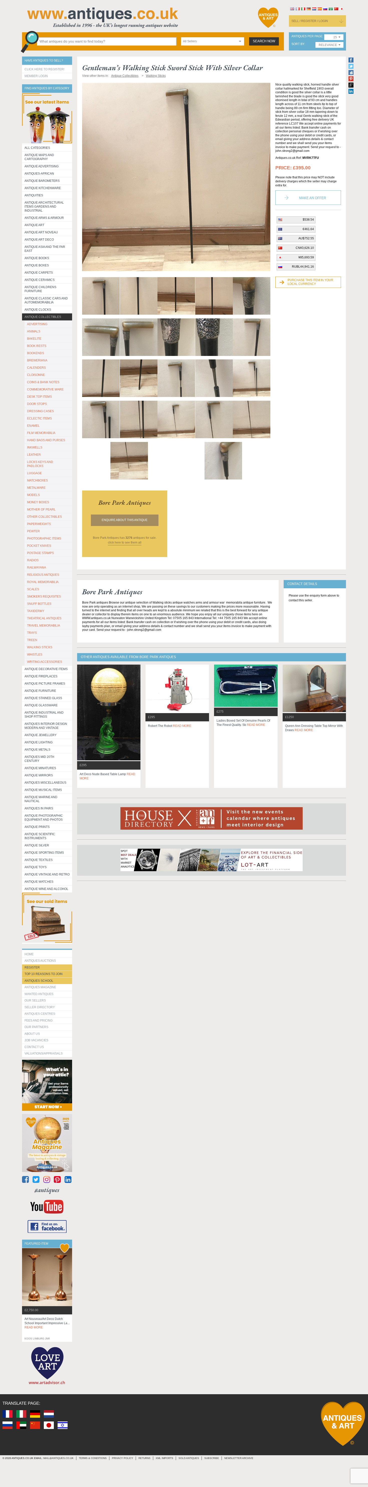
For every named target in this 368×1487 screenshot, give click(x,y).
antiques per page (306, 36)
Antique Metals (37, 749)
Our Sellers (35, 1000)
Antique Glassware (41, 705)
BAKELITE (34, 338)
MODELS (33, 495)
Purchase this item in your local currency (310, 282)
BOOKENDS (35, 353)
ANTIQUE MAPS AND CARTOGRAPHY (39, 157)
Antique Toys (36, 867)
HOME (29, 954)
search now (264, 41)
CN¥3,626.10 (305, 248)
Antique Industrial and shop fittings (44, 714)
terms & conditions (93, 1458)
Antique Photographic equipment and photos (44, 817)
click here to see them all (124, 542)
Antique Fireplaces (41, 676)
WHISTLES (34, 654)
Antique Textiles (39, 860)
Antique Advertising (42, 166)
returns (144, 1458)
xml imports (164, 1458)
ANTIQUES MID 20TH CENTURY (39, 759)
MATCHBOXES (37, 480)
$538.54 (308, 219)
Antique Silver (37, 845)
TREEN (32, 640)
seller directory (40, 1007)
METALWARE (36, 487)
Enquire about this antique (124, 520)
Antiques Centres (40, 1014)
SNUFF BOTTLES (39, 604)
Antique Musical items (43, 790)
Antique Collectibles (43, 317)
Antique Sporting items (44, 852)
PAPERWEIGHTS (39, 524)
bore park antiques (124, 502)
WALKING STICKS (39, 647)
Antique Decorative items (46, 669)
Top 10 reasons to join (44, 974)
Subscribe (211, 1458)
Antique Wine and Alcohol (46, 889)
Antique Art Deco (39, 239)
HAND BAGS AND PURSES (46, 440)
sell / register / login (309, 21)
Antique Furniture (40, 691)
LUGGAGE (34, 473)
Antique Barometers (42, 181)
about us (32, 1034)
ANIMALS (33, 331)
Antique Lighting (39, 742)
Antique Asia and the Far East (45, 249)
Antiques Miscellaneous (45, 782)
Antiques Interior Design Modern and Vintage (46, 726)
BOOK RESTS (36, 346)
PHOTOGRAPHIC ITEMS (44, 538)
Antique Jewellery (41, 735)
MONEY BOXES (38, 502)
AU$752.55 (306, 238)
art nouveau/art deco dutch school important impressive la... (47, 1323)
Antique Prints (37, 827)
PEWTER (33, 531)
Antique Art (34, 225)
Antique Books (37, 258)
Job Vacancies (36, 1040)
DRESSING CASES (40, 411)
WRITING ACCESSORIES (44, 662)
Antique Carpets (39, 272)
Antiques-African (39, 173)
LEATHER (34, 454)
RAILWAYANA (36, 567)
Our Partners (36, 1027)
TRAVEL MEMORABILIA (43, 625)
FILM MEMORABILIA (41, 433)
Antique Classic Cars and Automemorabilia (46, 300)
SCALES (33, 589)
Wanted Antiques (39, 994)
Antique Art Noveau (41, 232)
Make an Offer (312, 198)
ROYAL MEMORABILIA (43, 582)
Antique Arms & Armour (44, 218)
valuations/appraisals (44, 1053)
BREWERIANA (37, 360)
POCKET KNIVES (39, 546)
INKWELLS (34, 447)
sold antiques (188, 1458)
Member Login (36, 76)
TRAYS (32, 633)
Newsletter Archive (238, 1458)
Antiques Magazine (40, 987)
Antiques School (39, 980)
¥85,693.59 (306, 257)
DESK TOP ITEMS (39, 396)
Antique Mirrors (39, 775)
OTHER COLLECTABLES (44, 517)
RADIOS (33, 560)
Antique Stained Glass (43, 698)
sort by (297, 44)
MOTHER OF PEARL (41, 509)
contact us (34, 1047)
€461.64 (308, 229)
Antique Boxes (37, 265)
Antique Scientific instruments (40, 836)
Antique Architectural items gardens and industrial (44, 206)
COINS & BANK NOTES (43, 382)
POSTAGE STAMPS (40, 553)
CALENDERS (36, 367)
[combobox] (212, 41)
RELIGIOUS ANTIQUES (43, 575)
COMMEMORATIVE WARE (45, 389)
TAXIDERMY (35, 611)
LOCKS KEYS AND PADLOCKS (40, 464)
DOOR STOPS (37, 404)
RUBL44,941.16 (303, 266)
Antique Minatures (40, 768)
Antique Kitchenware (43, 188)
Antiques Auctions (40, 960)
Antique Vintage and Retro (47, 874)
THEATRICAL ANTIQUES (44, 618)
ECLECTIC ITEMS (39, 418)
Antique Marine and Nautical (41, 799)
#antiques (47, 1190)
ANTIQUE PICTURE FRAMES (45, 683)
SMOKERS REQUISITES (44, 596)
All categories (37, 148)
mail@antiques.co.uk (58, 1458)
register (32, 967)
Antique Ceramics (40, 280)
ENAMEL (33, 425)
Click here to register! (44, 69)
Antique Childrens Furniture (40, 289)
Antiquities (34, 195)
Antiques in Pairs (39, 808)
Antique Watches (39, 881)
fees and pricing (39, 1020)
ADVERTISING (37, 324)
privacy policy (122, 1458)
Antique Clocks (38, 309)
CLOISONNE (36, 375)
